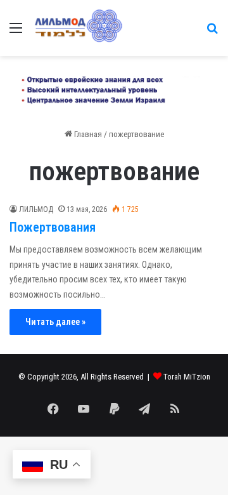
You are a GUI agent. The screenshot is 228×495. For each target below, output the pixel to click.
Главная (87, 134)
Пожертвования (53, 227)
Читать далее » (55, 322)
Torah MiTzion (186, 376)
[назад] (212, 32)
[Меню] (16, 32)
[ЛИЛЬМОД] (78, 28)
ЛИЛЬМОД (36, 209)
